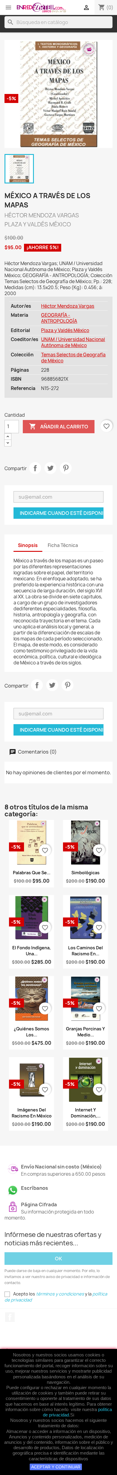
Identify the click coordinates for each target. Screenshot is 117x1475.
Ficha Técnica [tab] (63, 545)
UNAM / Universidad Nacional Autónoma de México (73, 342)
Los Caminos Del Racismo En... (85, 951)
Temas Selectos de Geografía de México (73, 358)
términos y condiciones (60, 1294)
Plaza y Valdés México (65, 330)
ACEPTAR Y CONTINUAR (55, 1466)
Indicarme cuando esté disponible (62, 513)
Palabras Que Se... (31, 872)
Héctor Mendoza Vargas (67, 306)
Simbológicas (85, 872)
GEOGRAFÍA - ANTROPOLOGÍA (59, 318)
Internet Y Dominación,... (85, 1113)
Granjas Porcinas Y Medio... (85, 1032)
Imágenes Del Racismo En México (32, 1113)
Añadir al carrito (58, 426)
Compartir (35, 468)
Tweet (50, 468)
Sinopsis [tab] (28, 545)
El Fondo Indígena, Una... (31, 951)
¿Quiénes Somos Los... (31, 1032)
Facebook (10, 1317)
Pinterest (66, 468)
